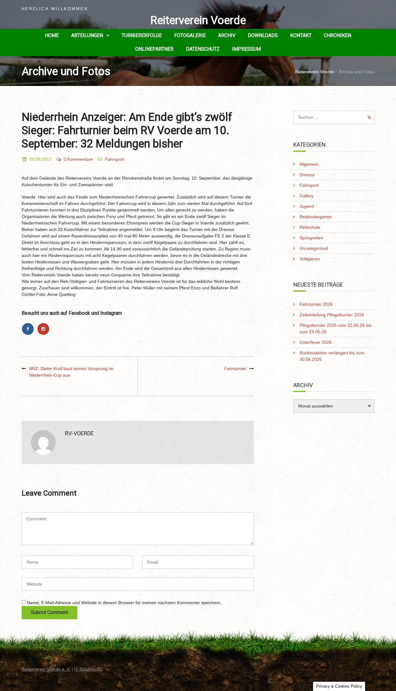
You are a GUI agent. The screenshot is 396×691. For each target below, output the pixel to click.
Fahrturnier (235, 368)
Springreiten (311, 237)
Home (52, 35)
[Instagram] (44, 328)
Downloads (263, 35)
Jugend (306, 206)
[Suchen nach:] (334, 117)
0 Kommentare (78, 159)
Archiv (226, 35)
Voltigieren (309, 258)
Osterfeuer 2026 (315, 342)
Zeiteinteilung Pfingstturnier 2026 (331, 314)
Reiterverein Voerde (198, 20)
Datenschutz (203, 49)
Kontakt (301, 35)
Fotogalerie (190, 35)
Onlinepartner (154, 49)
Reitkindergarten (315, 216)
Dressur (307, 174)
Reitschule (309, 227)
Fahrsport (114, 159)
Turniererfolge (142, 35)
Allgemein (309, 164)
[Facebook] (29, 328)
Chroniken (337, 35)
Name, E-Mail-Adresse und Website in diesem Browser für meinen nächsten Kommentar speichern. (124, 602)
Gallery (306, 195)
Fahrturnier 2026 (316, 304)
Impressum (246, 49)
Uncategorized (313, 248)
